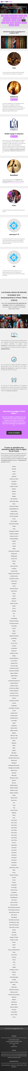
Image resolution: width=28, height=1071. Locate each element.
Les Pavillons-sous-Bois (14, 708)
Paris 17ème (14, 835)
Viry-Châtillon (14, 1012)
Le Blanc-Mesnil (14, 675)
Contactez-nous (14, 1046)
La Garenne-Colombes (14, 670)
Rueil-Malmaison (14, 897)
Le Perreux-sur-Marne (14, 688)
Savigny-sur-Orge (14, 939)
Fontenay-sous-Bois (14, 623)
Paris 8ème (14, 862)
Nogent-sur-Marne (14, 792)
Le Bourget (14, 678)
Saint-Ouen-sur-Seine (14, 927)
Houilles (14, 655)
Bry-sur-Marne (14, 521)
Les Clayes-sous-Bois (14, 700)
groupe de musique (7, 20)
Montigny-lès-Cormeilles (14, 767)
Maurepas (14, 743)
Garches (14, 633)
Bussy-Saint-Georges (14, 523)
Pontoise (14, 877)
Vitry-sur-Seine (14, 1014)
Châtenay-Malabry (14, 538)
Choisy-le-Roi (14, 558)
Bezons (14, 493)
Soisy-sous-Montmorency (14, 949)
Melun (14, 748)
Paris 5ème (14, 855)
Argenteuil (14, 476)
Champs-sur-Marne (14, 533)
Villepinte (14, 999)
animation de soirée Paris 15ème (14, 1057)
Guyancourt (14, 650)
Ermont (14, 608)
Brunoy (14, 518)
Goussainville (14, 648)
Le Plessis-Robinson (14, 690)
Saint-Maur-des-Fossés (14, 919)
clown (25, 15)
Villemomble (14, 987)
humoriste (14, 20)
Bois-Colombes (14, 498)
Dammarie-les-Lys (14, 588)
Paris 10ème (14, 820)
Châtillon (14, 541)
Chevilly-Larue (14, 553)
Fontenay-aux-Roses (14, 620)
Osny (14, 807)
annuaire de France (5, 348)
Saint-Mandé (14, 917)
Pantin (14, 815)
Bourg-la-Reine (14, 511)
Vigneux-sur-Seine (14, 982)
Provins (14, 880)
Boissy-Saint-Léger (14, 501)
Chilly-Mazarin (14, 556)
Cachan (14, 526)
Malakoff (14, 733)
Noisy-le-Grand (14, 797)
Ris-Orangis (14, 887)
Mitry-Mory (14, 753)
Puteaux (14, 882)
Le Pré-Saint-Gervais (14, 695)
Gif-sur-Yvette (14, 643)
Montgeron (14, 762)
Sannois (14, 929)
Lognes (14, 723)
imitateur (19, 20)
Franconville (14, 625)
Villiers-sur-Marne (14, 1007)
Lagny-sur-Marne (14, 673)
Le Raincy (14, 698)
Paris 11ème (14, 822)
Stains (14, 952)
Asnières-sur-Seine (14, 478)
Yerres (14, 1017)
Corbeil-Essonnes (14, 576)
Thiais (14, 962)
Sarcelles (14, 932)
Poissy (14, 872)
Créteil (14, 586)
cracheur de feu (14, 18)
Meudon (14, 750)
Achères (14, 466)
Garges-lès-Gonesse (14, 635)
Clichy (14, 563)
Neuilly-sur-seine (14, 790)
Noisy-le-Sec (14, 800)
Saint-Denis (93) (14, 904)
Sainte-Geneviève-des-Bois (14, 907)
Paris (14, 817)
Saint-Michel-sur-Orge (14, 922)
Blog (14, 1044)
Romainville (14, 892)
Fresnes (14, 628)
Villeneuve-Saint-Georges (14, 994)
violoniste (17, 25)
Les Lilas (14, 703)
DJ (23, 18)
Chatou (14, 543)
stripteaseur (24, 22)
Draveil (14, 596)
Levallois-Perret (14, 713)
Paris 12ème (14, 825)
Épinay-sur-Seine (14, 603)
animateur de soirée (13, 15)
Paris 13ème (14, 827)
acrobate (6, 15)
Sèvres (14, 947)
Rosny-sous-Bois (14, 895)
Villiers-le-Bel (14, 1004)
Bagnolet (14, 491)
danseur (20, 18)
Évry (14, 616)
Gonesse (14, 645)
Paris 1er (14, 842)
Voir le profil (14, 99)
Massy (14, 740)
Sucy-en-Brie (14, 954)
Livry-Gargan (14, 720)
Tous (2, 15)
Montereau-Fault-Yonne (14, 758)
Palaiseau (14, 812)
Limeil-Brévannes (14, 718)
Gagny (14, 630)
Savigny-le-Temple (14, 937)
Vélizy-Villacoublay (14, 977)
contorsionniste (7, 18)
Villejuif (14, 984)
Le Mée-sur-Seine (14, 685)
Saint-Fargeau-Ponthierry (14, 909)
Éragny (14, 606)
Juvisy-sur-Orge (14, 665)
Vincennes (14, 1009)
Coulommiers (14, 581)
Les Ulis (14, 710)
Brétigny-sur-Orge (14, 513)
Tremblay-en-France (14, 969)
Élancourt (14, 601)
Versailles (14, 979)
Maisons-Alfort (14, 728)
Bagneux (14, 488)
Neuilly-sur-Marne (14, 787)
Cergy (14, 528)
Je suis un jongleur (14, 433)
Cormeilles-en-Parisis (14, 578)
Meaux (14, 745)
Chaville (14, 546)
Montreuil (14, 772)
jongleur (23, 20)
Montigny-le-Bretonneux (14, 765)
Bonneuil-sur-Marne (14, 506)
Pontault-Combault (14, 875)
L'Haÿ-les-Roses (14, 715)
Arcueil (14, 473)
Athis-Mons (14, 481)
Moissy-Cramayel (14, 755)
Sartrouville (14, 934)
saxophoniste (17, 22)
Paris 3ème (14, 850)
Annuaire (10, 1039)
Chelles (14, 548)
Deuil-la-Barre (14, 591)
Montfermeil (14, 760)
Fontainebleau (14, 618)
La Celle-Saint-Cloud (14, 668)
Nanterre (14, 780)
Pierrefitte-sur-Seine (14, 867)
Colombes (14, 568)
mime (8, 22)
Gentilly (14, 640)
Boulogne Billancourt (14, 508)
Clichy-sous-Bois (14, 566)
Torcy (14, 964)
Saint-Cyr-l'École (14, 902)
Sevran (14, 944)
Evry (14, 613)
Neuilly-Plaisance (14, 785)
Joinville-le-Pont (14, 663)
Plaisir (14, 870)
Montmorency (14, 770)
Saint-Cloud (14, 900)
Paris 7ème (14, 860)
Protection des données (14, 1043)
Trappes (14, 967)
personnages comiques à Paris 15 (15, 182)
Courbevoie (14, 583)
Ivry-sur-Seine (14, 660)
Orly (14, 802)
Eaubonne (14, 598)
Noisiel (14, 795)
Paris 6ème (14, 857)
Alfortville (14, 469)
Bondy (14, 503)
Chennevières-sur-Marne (14, 551)
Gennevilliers (14, 638)
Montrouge (14, 775)
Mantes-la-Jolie (14, 735)
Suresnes (14, 957)
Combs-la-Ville (14, 571)
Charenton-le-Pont (14, 536)
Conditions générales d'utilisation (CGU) (14, 1041)
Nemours (14, 782)
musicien (12, 22)
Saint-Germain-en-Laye (14, 912)
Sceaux (14, 942)
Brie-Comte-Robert (14, 516)
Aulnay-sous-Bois (14, 486)
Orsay (14, 805)
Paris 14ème (14, 830)
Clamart (14, 561)
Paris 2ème (14, 847)
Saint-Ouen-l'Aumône (14, 924)
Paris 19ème (14, 840)
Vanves (14, 974)
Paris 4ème (14, 852)
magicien (3, 22)
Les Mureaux (14, 705)
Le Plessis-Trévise (14, 693)
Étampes (14, 611)
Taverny (14, 959)
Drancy (14, 593)
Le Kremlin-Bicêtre (14, 683)
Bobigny (14, 496)
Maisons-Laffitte (14, 730)
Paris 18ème (14, 837)
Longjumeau (14, 725)
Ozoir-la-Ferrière (14, 810)
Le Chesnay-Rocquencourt (14, 680)
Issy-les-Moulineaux (14, 658)
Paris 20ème (14, 845)
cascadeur (21, 15)
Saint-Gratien (14, 914)
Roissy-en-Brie (14, 890)
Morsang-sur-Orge (14, 777)
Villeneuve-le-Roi (14, 992)
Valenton (14, 972)
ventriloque (11, 25)
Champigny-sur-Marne (14, 531)
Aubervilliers (14, 483)
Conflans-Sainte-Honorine (14, 573)
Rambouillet (14, 885)
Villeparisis (14, 997)
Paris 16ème (14, 832)
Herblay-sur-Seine (14, 653)
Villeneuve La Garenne (14, 989)
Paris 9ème (14, 865)
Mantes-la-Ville (14, 738)
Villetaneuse (14, 1002)
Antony (14, 471)
